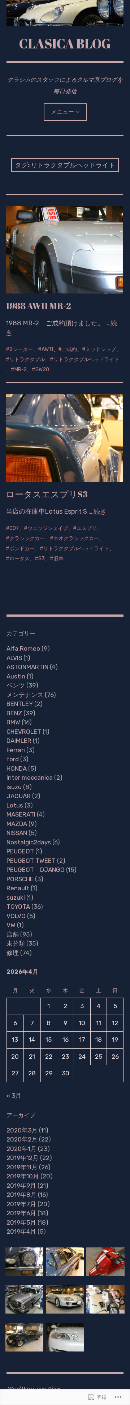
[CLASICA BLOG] (65, 13)
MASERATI (20, 814)
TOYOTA (18, 906)
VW (11, 925)
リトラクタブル (27, 359)
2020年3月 (22, 1130)
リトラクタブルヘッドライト (86, 359)
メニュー (62, 111)
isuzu (14, 787)
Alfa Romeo (23, 648)
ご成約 (69, 349)
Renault (17, 888)
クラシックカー (27, 538)
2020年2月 (22, 1139)
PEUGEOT (20, 851)
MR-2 (20, 370)
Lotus (14, 805)
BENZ (14, 713)
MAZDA (16, 823)
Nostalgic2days (28, 842)
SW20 (42, 370)
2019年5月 (21, 1222)
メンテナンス (24, 694)
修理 (12, 952)
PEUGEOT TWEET (31, 860)
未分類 (15, 943)
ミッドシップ (101, 349)
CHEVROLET (23, 731)
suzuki (15, 897)
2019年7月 (21, 1204)
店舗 (12, 934)
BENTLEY (19, 703)
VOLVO (16, 916)
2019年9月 (21, 1185)
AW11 (47, 349)
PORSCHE (20, 879)
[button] (24, 1261)
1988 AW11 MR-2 (38, 306)
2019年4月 (21, 1231)
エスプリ (87, 528)
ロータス (19, 559)
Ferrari (15, 750)
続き (100, 511)
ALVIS (14, 657)
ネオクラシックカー (76, 538)
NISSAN (16, 832)
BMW (13, 722)
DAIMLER (18, 740)
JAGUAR (18, 796)
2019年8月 (21, 1194)
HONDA (16, 768)
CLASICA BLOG (65, 43)
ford (12, 759)
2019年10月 (22, 1176)
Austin (15, 676)
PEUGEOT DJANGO (35, 869)
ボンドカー (22, 548)
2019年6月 (21, 1213)
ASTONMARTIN (27, 667)
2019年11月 (22, 1167)
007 (14, 528)
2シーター (21, 349)
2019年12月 (22, 1157)
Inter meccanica (29, 777)
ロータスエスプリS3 (47, 494)
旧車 (58, 559)
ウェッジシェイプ (47, 528)
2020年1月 (21, 1148)
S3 (41, 559)
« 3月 (13, 1095)
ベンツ (15, 685)
